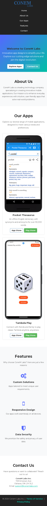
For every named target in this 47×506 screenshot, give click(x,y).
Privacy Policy (23, 502)
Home (24, 10)
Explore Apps (15, 66)
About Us (24, 16)
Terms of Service (34, 499)
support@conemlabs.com (26, 486)
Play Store (30, 230)
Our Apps (24, 21)
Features (24, 26)
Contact (24, 31)
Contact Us (32, 66)
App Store (16, 230)
